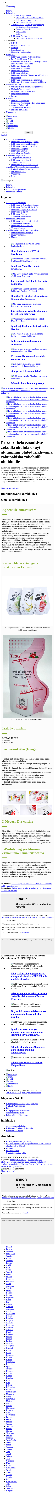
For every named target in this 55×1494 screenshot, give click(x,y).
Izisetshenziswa (17, 50)
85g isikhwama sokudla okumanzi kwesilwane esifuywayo (29, 312)
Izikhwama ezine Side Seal (22, 160)
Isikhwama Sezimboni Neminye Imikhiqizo (28, 82)
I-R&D (14, 43)
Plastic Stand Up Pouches (11, 1166)
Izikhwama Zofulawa (20, 71)
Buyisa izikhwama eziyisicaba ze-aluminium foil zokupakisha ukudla (28, 1014)
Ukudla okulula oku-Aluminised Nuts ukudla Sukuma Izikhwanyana (28, 1050)
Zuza (18, 34)
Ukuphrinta (21, 31)
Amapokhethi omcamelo (21, 158)
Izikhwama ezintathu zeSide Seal (29, 38)
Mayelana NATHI (13, 84)
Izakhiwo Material (23, 29)
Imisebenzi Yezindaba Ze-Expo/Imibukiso (28, 103)
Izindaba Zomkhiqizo (20, 110)
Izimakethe (10, 54)
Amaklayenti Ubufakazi (21, 107)
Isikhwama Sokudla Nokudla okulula (26, 57)
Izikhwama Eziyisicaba (20, 36)
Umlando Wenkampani (20, 89)
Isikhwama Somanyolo (20, 66)
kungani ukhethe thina (20, 94)
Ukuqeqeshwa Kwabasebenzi (23, 91)
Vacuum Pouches (18, 162)
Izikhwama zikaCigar (20, 73)
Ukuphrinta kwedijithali (20, 45)
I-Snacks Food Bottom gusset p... (28, 383)
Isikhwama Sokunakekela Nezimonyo (26, 80)
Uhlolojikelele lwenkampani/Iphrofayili (27, 87)
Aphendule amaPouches (21, 153)
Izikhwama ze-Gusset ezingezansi (24, 142)
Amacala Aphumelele (20, 105)
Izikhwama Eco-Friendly (21, 68)
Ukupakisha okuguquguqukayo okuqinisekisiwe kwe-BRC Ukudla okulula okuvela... (29, 976)
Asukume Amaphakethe (21, 15)
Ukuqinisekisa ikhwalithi (21, 52)
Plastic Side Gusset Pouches (12, 1162)
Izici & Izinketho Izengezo (27, 27)
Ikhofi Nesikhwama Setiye (22, 59)
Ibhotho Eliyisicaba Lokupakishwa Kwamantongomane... (29, 297)
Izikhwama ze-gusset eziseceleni (29, 20)
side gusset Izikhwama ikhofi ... (27, 371)
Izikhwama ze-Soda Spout (35, 1162)
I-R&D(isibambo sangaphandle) (19, 1141)
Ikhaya (9, 11)
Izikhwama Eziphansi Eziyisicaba (29, 18)
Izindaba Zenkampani (20, 100)
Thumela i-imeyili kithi (10, 488)
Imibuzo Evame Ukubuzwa (17, 1115)
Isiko (8, 1108)
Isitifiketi (14, 48)
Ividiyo (14, 96)
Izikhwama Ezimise (19, 151)
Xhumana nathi (12, 112)
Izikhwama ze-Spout (24, 22)
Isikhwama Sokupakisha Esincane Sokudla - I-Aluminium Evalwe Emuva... (29, 996)
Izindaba (9, 98)
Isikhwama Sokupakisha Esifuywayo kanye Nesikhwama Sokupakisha (29, 62)
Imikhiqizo (10, 13)
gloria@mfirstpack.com (31, 1093)
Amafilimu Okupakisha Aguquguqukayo (27, 25)
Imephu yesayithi (35, 1159)
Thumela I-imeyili (8, 1171)
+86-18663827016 (13, 1093)
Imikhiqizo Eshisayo (18, 1159)
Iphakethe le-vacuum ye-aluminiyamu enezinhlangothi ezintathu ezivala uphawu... (27, 1032)
